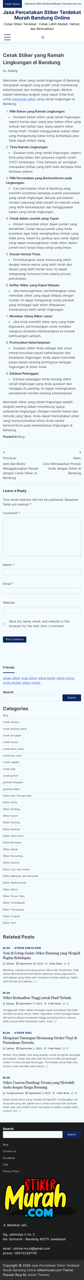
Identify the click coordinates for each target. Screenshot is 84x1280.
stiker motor (65, 678)
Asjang (13, 71)
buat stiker (29, 678)
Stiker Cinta (10, 802)
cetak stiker (11, 678)
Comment (11, 513)
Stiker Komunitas (13, 856)
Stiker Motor (10, 889)
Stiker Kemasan (12, 842)
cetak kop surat (12, 755)
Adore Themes (38, 1275)
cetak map (9, 769)
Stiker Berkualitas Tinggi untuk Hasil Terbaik (37, 998)
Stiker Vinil (9, 922)
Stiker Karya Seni (13, 835)
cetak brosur (10, 742)
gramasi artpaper (13, 782)
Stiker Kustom (11, 862)
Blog (21, 437)
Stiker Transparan (13, 909)
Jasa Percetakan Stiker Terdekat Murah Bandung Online (42, 15)
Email (8, 584)
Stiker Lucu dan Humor (16, 869)
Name (8, 565)
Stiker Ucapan (11, 916)
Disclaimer (9, 1158)
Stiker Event (10, 815)
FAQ (5, 1164)
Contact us (9, 1151)
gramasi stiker (11, 789)
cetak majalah (11, 762)
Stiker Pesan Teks (14, 896)
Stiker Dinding (11, 809)
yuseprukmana (15, 1093)
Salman (10, 963)
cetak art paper (12, 735)
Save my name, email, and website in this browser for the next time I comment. (39, 623)
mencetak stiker (24, 99)
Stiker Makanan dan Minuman (20, 876)
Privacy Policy (11, 1171)
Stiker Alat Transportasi (17, 795)
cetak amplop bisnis (15, 728)
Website (9, 603)
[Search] (43, 37)
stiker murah (31, 683)
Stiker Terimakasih (14, 902)
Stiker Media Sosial (14, 882)
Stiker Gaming (11, 822)
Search (8, 692)
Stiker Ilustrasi (11, 829)
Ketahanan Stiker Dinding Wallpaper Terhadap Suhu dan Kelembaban (45, 4)
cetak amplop (11, 722)
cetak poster (10, 775)
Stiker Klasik (10, 849)
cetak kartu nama (13, 748)
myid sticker (12, 683)
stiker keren (46, 678)
